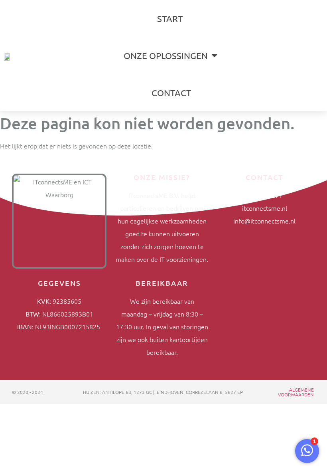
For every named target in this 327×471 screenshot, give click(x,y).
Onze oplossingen (166, 55)
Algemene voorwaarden (296, 392)
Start (170, 18)
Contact (171, 92)
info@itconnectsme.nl (264, 220)
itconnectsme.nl (264, 208)
